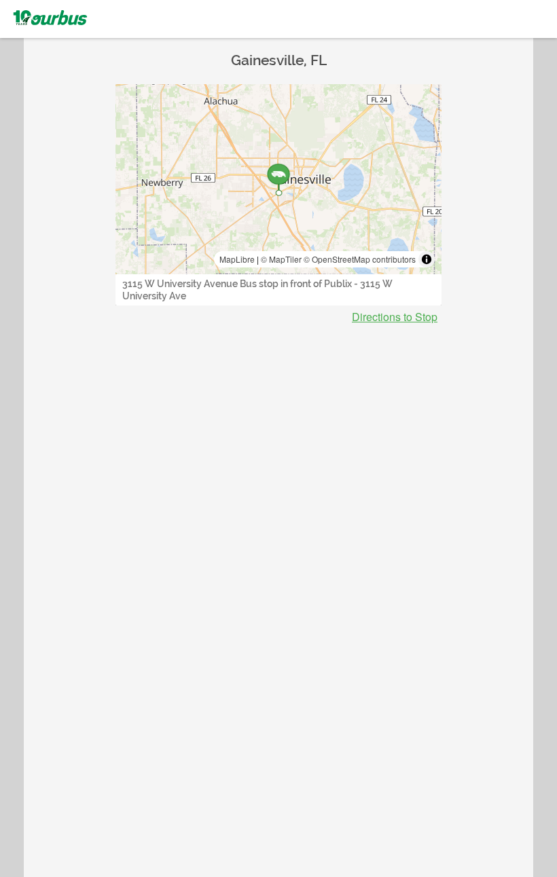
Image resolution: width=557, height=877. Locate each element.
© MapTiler (281, 259)
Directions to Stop (394, 317)
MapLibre (237, 259)
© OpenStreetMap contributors (360, 259)
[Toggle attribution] (426, 259)
